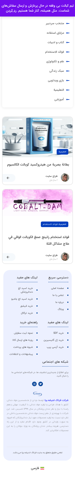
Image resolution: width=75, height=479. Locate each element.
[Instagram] (34, 384)
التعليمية (62, 151)
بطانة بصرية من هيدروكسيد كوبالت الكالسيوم (38, 164)
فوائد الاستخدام (50, 224)
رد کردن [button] (11, 10)
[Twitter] (40, 384)
